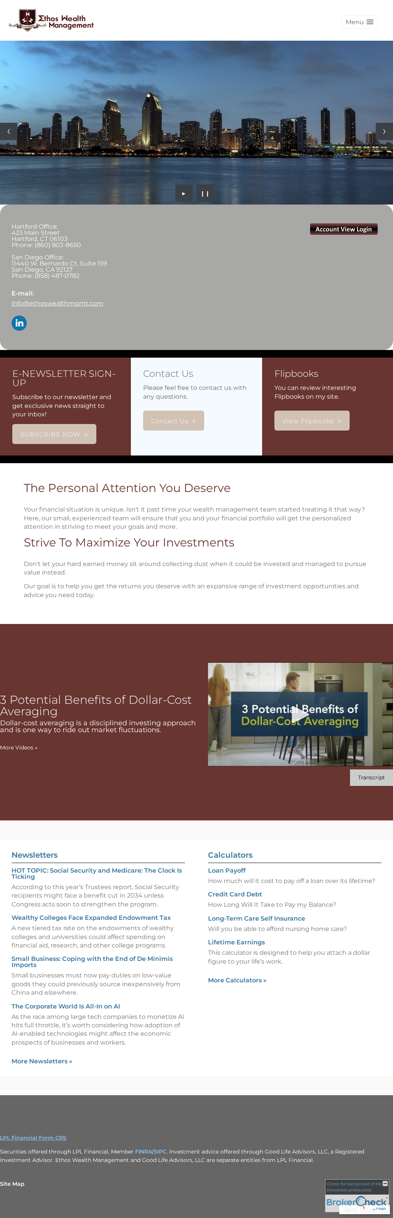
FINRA (143, 1151)
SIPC (160, 1151)
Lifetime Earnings (236, 942)
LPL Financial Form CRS (33, 1137)
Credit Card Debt (235, 894)
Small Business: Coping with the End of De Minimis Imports (92, 962)
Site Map (12, 1183)
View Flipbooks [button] (308, 421)
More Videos (19, 747)
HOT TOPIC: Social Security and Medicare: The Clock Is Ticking (97, 873)
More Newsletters (42, 1061)
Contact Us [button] (169, 421)
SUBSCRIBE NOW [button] (50, 434)
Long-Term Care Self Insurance (256, 918)
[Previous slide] (8, 131)
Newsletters (35, 855)
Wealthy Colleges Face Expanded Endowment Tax (91, 917)
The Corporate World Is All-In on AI (66, 1006)
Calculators (230, 855)
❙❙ (205, 193)
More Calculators (237, 980)
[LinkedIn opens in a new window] (19, 323)
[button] (360, 22)
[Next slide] (384, 131)
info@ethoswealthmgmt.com (57, 303)
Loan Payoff (227, 870)
